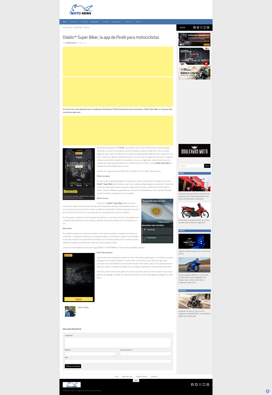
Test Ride (84, 22)
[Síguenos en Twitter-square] (198, 27)
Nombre (68, 350)
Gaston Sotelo (71, 43)
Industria (128, 22)
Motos (65, 22)
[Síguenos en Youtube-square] (204, 27)
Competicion (116, 22)
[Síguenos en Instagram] (201, 27)
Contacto (154, 376)
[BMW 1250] (194, 79)
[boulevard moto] (194, 157)
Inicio (116, 376)
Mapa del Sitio (127, 376)
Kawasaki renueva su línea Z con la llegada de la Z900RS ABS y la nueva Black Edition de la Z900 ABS (194, 313)
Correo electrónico (126, 350)
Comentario (69, 335)
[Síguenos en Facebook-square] (194, 27)
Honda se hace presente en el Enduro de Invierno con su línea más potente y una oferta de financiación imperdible (193, 196)
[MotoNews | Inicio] (80, 9)
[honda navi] (194, 65)
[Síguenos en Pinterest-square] (208, 27)
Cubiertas (78, 28)
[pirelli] (194, 46)
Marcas (138, 22)
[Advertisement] (118, 61)
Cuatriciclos (74, 22)
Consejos (106, 22)
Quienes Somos (141, 376)
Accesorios (94, 22)
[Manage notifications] (267, 391)
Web (66, 357)
